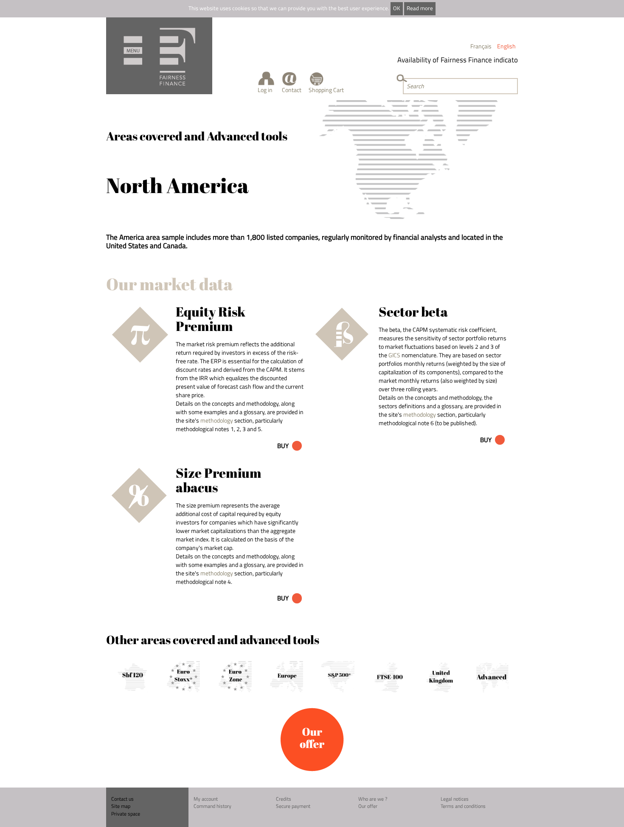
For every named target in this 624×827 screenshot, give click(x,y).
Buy (283, 446)
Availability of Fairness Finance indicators (455, 59)
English (506, 46)
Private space (125, 814)
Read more (420, 8)
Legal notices (455, 799)
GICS (394, 354)
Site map (120, 806)
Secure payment (293, 806)
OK (396, 8)
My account (206, 799)
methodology (216, 420)
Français (481, 46)
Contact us (122, 799)
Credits (283, 799)
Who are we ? (372, 799)
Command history (212, 806)
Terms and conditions (463, 806)
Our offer (367, 806)
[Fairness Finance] (159, 55)
